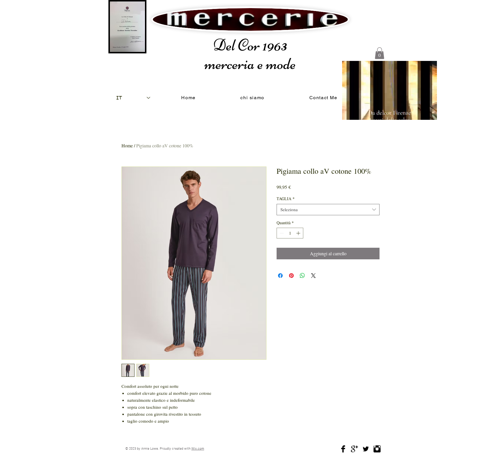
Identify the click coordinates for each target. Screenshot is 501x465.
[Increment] (298, 233)
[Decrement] (281, 233)
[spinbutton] (290, 233)
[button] (379, 53)
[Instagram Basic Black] (377, 449)
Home (127, 145)
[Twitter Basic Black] (365, 449)
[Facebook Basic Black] (343, 449)
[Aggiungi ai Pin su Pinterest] (291, 275)
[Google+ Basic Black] (354, 449)
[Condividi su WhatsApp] (302, 275)
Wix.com (197, 449)
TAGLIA (286, 198)
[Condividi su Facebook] (280, 275)
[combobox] (328, 209)
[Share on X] (313, 275)
